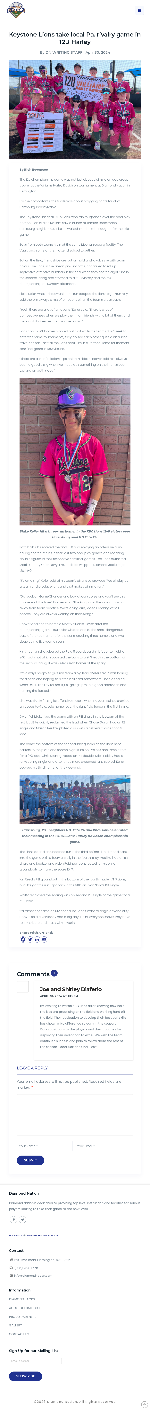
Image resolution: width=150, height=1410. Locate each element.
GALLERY (15, 1325)
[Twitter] (30, 939)
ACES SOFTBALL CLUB (25, 1308)
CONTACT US (19, 1334)
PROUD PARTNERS (22, 1317)
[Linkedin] (37, 939)
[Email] (44, 939)
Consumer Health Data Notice (41, 1235)
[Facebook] (23, 939)
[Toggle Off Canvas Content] (139, 10)
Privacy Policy (16, 1235)
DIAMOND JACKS (22, 1299)
